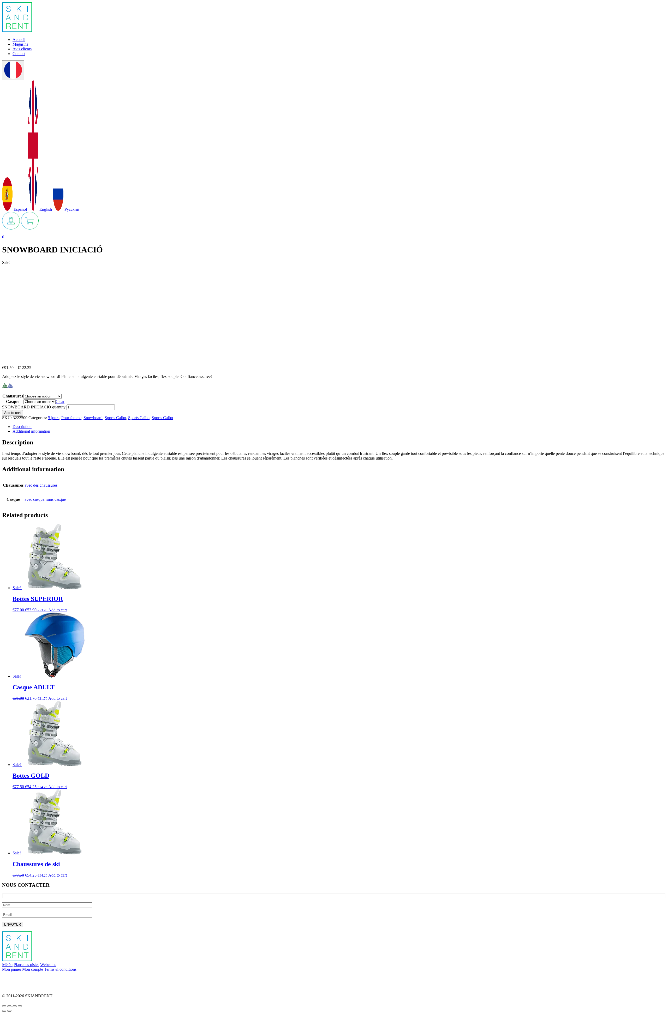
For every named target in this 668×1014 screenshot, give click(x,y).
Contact (19, 53)
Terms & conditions (60, 969)
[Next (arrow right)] (9, 1011)
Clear (60, 401)
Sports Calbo (115, 417)
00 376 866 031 (15, 987)
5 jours (53, 417)
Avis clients (22, 49)
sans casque (56, 499)
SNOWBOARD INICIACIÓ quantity (33, 407)
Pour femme (71, 417)
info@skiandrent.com (20, 978)
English (45, 209)
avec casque (34, 499)
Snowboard (93, 417)
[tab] (339, 426)
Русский (71, 209)
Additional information (31, 431)
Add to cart (12, 413)
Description (22, 426)
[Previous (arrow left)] (4, 1011)
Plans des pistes (26, 964)
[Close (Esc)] (4, 1006)
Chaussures (12, 396)
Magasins (20, 44)
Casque (12, 401)
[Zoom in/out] (20, 1006)
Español (20, 209)
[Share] (9, 1006)
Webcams (48, 964)
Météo (7, 964)
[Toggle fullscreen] (15, 1006)
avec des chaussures (41, 485)
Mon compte (32, 969)
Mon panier (11, 969)
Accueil (19, 39)
